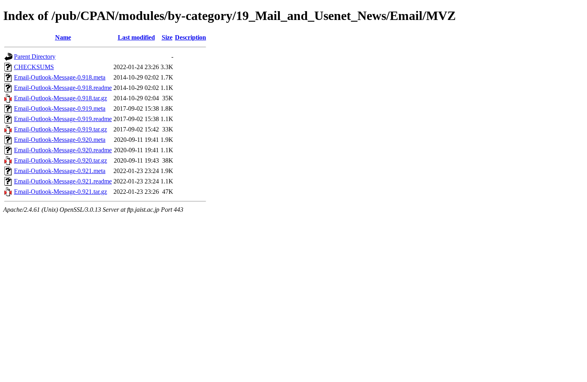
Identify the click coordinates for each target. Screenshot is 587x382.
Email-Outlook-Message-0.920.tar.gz (60, 160)
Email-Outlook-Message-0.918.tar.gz (60, 98)
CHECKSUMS (34, 67)
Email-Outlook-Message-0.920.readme (63, 150)
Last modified (136, 37)
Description (190, 37)
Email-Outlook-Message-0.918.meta (59, 77)
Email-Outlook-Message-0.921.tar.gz (60, 191)
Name (63, 37)
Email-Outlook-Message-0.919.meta (59, 108)
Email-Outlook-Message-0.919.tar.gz (60, 129)
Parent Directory (35, 56)
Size (167, 37)
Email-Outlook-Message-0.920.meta (59, 139)
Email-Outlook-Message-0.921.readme (63, 181)
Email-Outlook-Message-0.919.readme (63, 118)
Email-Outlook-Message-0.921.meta (59, 170)
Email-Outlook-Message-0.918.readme (63, 87)
